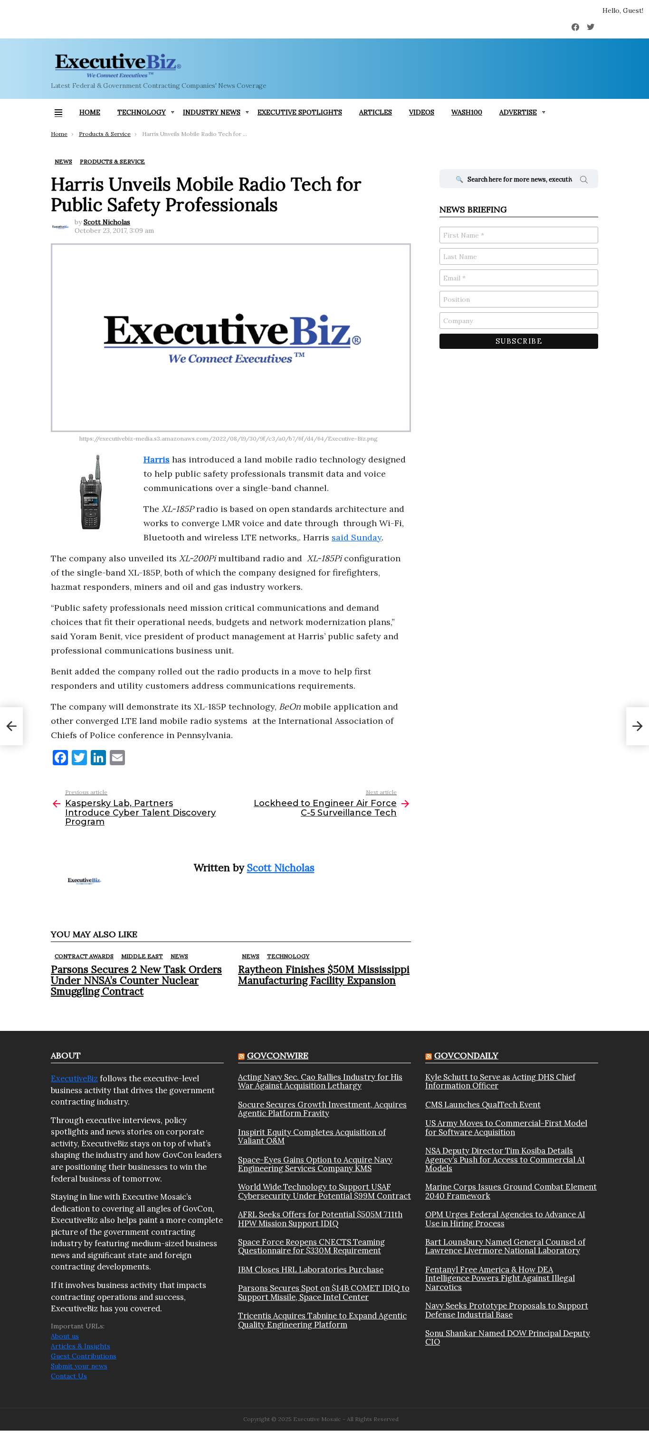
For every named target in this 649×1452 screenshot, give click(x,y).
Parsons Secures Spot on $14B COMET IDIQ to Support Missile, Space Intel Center (324, 1292)
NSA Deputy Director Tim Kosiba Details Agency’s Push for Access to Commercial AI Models (505, 1159)
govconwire (277, 1055)
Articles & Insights (80, 1346)
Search (583, 181)
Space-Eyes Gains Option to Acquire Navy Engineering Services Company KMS (315, 1164)
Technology (141, 112)
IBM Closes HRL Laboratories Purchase (310, 1269)
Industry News (211, 112)
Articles (375, 112)
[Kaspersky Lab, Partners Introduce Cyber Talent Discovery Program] (11, 726)
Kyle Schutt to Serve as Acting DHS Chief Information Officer (500, 1081)
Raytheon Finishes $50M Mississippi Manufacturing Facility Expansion (324, 975)
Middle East (142, 956)
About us (65, 1336)
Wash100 (466, 112)
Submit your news (79, 1366)
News (179, 956)
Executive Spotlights (300, 112)
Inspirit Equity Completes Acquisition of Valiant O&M (312, 1136)
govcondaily (466, 1055)
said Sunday (357, 537)
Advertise (518, 112)
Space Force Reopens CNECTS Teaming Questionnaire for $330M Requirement (311, 1246)
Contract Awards (84, 956)
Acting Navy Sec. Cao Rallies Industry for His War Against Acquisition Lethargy (320, 1081)
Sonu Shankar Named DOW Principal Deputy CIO (507, 1337)
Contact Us (69, 1376)
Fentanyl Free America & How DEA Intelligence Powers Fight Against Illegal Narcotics (500, 1278)
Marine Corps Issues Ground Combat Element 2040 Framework (511, 1191)
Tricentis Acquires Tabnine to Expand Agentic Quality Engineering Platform (322, 1320)
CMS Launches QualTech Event (483, 1104)
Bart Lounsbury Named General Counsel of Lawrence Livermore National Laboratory (505, 1246)
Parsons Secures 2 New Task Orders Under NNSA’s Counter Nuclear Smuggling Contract (136, 980)
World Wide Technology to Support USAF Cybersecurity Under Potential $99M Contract (324, 1191)
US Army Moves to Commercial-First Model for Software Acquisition (506, 1127)
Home (89, 112)
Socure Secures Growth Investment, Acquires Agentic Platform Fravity (322, 1109)
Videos (421, 112)
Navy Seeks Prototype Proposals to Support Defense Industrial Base (506, 1310)
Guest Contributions (83, 1356)
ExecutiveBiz (74, 1078)
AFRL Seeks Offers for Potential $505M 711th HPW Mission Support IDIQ (320, 1219)
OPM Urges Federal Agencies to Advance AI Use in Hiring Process (505, 1219)
